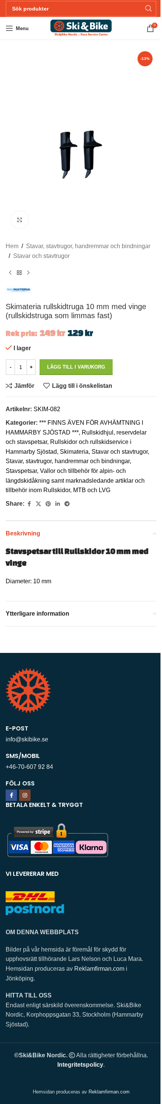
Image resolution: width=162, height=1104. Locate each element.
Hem (12, 246)
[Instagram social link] (25, 795)
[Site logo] (81, 27)
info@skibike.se (27, 739)
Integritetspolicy (80, 1064)
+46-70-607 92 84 (29, 767)
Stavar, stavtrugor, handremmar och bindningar (88, 246)
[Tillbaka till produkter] (19, 272)
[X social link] (38, 504)
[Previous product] (10, 272)
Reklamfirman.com (99, 968)
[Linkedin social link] (57, 504)
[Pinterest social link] (48, 504)
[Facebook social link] (29, 504)
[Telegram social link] (67, 504)
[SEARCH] (148, 9)
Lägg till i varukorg (76, 367)
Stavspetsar (21, 471)
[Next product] (28, 272)
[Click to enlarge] (19, 219)
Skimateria (74, 451)
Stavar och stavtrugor (41, 256)
